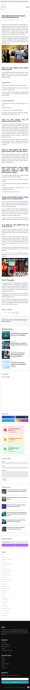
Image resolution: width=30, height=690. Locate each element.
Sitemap (3, 665)
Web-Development (7, 608)
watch (3, 105)
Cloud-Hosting (6, 568)
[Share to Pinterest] (8, 312)
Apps (4, 561)
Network (5, 593)
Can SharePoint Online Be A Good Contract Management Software (18, 364)
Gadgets (5, 584)
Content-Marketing (7, 570)
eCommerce (6, 613)
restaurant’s (17, 92)
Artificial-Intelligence (7, 563)
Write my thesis (5, 301)
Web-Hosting (6, 611)
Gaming (4, 586)
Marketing (5, 590)
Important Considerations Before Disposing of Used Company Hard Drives (18, 354)
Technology (5, 602)
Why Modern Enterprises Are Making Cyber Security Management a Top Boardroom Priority (17, 514)
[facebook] (2, 417)
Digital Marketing (5, 646)
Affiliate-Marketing (7, 559)
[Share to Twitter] (5, 312)
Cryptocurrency (6, 572)
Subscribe (15, 682)
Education (5, 577)
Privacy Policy (4, 667)
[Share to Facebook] (3, 312)
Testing (4, 604)
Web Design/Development (7, 650)
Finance (22, 1)
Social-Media (6, 599)
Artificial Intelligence (5, 644)
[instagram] (16, 420)
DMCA (2, 661)
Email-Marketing (6, 579)
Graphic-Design (6, 588)
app (8, 179)
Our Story (3, 659)
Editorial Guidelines (5, 663)
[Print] (13, 312)
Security (4, 597)
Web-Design (6, 606)
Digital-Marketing (7, 575)
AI (3, 554)
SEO (4, 595)
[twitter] (2, 420)
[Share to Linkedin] (11, 312)
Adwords (5, 557)
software (5, 615)
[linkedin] (16, 417)
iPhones (8, 29)
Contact (3, 658)
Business (5, 566)
